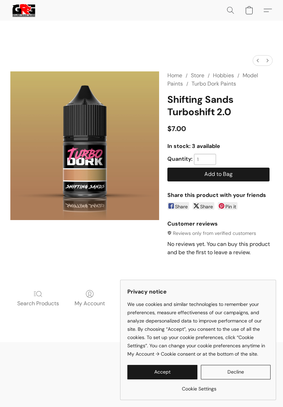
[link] (199, 386)
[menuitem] (258, 61)
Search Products (38, 303)
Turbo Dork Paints (214, 83)
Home (174, 75)
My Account (90, 303)
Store (197, 75)
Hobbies (223, 75)
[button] (24, 10)
